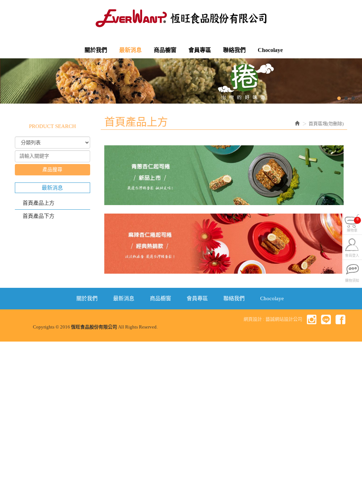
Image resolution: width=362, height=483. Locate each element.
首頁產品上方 (38, 203)
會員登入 (352, 255)
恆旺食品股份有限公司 (181, 18)
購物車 (352, 224)
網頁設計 (253, 319)
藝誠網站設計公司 (283, 319)
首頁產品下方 (38, 216)
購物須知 (352, 280)
